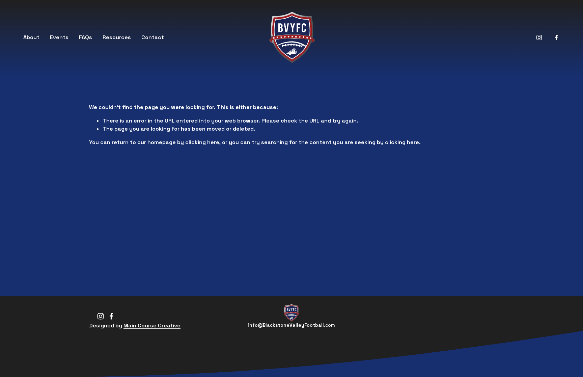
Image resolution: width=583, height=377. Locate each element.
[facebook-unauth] (556, 37)
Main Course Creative (152, 325)
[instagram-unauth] (539, 37)
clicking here (202, 142)
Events (59, 37)
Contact (152, 37)
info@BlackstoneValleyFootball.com (291, 325)
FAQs (85, 37)
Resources (117, 37)
